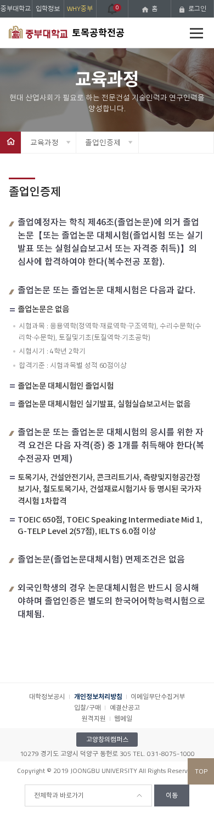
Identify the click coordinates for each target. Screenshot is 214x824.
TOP (201, 771)
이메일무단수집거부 (158, 696)
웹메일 (123, 718)
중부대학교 (16, 8)
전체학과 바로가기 (59, 795)
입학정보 (48, 8)
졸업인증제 (103, 142)
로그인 (197, 8)
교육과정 (44, 142)
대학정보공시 (47, 696)
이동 (172, 795)
